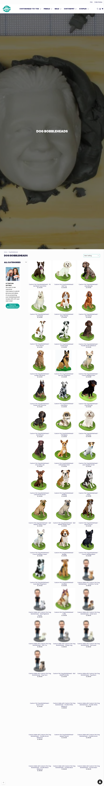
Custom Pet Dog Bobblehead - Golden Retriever (40, 374)
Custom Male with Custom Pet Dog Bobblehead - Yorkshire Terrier (88, 583)
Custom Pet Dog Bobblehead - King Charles (64, 315)
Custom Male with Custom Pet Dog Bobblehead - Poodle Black (64, 766)
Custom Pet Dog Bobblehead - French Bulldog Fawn (88, 374)
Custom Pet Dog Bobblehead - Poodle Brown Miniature (88, 345)
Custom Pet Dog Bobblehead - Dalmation (64, 404)
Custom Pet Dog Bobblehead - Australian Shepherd (40, 583)
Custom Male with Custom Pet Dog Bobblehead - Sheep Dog (64, 644)
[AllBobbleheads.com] (7, 9)
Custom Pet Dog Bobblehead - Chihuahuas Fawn (64, 464)
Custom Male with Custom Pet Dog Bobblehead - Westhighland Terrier (40, 613)
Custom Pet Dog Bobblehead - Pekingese (64, 434)
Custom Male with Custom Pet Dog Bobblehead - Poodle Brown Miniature (40, 736)
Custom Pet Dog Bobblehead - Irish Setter (88, 315)
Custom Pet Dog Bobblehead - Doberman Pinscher (40, 404)
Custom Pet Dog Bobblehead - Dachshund (40, 434)
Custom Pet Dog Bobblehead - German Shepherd (64, 374)
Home (5, 252)
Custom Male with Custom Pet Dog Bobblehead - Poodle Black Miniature (40, 767)
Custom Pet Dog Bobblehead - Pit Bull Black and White (40, 285)
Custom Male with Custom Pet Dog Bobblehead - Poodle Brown (88, 735)
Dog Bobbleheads (13, 252)
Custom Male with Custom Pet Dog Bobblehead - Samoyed (88, 644)
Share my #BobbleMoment (13, 306)
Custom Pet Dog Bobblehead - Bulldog (64, 494)
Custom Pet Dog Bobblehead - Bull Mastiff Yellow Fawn (40, 523)
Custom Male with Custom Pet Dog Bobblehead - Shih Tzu (40, 644)
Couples (83, 9)
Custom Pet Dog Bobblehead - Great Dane (64, 345)
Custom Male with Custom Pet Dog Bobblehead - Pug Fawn (40, 674)
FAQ (91, 2)
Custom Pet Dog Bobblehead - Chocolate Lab (40, 464)
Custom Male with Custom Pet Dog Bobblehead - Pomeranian (88, 766)
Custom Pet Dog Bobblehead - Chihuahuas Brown (40, 494)
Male (57, 9)
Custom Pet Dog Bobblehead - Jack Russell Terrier (88, 464)
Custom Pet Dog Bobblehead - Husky (88, 494)
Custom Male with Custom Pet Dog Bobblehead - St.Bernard (88, 613)
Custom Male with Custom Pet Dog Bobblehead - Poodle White (88, 704)
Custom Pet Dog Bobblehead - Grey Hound (40, 344)
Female (47, 9)
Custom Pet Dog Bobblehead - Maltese (88, 434)
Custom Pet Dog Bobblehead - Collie (64, 613)
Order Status (98, 2)
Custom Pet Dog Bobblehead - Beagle (64, 553)
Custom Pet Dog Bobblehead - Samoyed (40, 315)
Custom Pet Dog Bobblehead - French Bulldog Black (88, 553)
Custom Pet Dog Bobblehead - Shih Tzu (64, 285)
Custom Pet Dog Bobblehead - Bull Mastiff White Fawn (64, 523)
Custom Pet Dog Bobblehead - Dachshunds (88, 404)
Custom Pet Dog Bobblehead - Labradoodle (88, 285)
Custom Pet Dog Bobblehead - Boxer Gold (40, 704)
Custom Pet (69, 9)
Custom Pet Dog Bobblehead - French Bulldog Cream (40, 553)
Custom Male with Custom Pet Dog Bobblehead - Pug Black (88, 674)
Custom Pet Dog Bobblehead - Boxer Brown (88, 523)
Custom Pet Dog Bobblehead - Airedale (64, 583)
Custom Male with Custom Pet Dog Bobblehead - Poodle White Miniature (64, 704)
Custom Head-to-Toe (29, 9)
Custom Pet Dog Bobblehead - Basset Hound (64, 735)
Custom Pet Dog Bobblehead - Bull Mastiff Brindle (64, 674)
